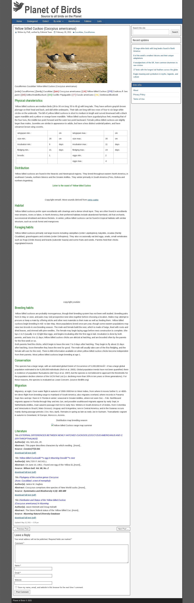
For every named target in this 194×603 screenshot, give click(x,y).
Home (19, 21)
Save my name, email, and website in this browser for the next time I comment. (50, 587)
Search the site (139, 28)
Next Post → (123, 529)
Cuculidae (79, 32)
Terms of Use (138, 99)
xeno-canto (93, 199)
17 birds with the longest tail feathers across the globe (155, 70)
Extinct (46, 21)
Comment (19, 543)
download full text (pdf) (25, 453)
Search (175, 32)
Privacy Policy (139, 95)
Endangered (32, 21)
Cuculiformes (89, 32)
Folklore (87, 21)
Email (18, 573)
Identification (74, 21)
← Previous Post (21, 529)
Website (18, 580)
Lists (99, 21)
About (135, 90)
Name (18, 565)
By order (57, 21)
